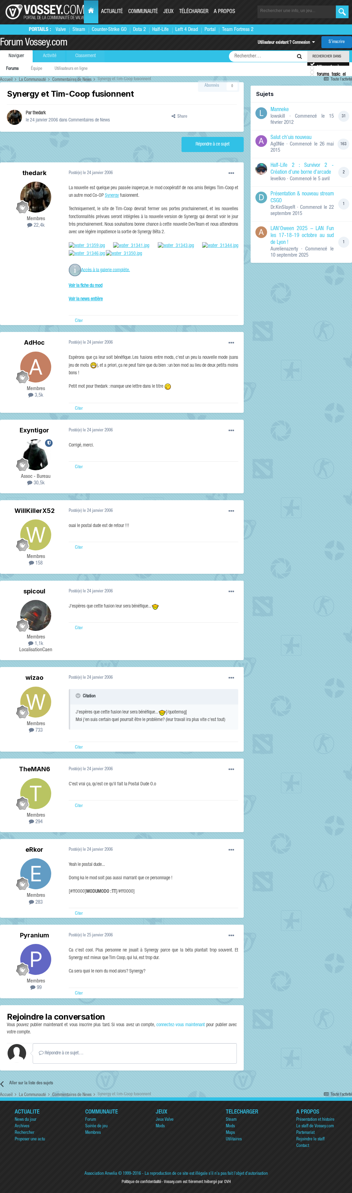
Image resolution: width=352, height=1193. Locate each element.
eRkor (34, 849)
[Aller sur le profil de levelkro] (261, 169)
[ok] (342, 12)
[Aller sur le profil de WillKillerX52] (35, 534)
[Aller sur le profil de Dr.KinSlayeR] (261, 197)
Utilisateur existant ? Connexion (285, 43)
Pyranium (34, 935)
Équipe (36, 69)
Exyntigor (34, 430)
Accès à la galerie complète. (105, 270)
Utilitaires (234, 1139)
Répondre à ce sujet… (64, 1053)
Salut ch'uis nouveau (291, 138)
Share (181, 117)
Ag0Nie (277, 144)
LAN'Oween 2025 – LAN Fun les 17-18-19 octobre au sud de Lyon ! (302, 236)
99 (38, 987)
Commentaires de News (89, 120)
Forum (90, 1120)
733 (38, 730)
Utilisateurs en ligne (71, 69)
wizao (34, 677)
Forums (12, 69)
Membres (93, 1133)
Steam (79, 29)
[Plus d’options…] (231, 173)
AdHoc (34, 342)
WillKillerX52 (34, 510)
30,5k (38, 483)
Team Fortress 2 (237, 29)
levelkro (278, 179)
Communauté (143, 12)
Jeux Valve (165, 1120)
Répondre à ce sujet (213, 144)
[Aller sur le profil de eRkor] (35, 873)
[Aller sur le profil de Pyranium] (35, 959)
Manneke (280, 110)
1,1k (38, 643)
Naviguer (16, 56)
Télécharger (193, 12)
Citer (79, 321)
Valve (61, 29)
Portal (210, 29)
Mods (160, 1126)
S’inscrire (337, 42)
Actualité (112, 12)
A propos (224, 12)
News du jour (25, 1120)
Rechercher (24, 1133)
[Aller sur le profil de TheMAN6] (35, 793)
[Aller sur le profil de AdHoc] (35, 367)
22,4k (38, 225)
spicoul (34, 591)
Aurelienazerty (284, 249)
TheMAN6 (34, 769)
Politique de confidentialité (141, 1182)
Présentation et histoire (315, 1120)
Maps (230, 1133)
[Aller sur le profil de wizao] (35, 702)
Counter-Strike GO (109, 29)
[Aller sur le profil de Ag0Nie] (261, 141)
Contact (302, 1146)
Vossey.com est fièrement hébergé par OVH (197, 1182)
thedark (39, 113)
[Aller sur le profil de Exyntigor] (35, 454)
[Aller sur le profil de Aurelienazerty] (261, 232)
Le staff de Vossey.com (315, 1126)
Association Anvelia (101, 1174)
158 (38, 563)
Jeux (168, 12)
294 (38, 822)
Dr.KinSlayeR (283, 207)
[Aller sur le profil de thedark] (14, 117)
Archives (22, 1126)
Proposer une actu (30, 1139)
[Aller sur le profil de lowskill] (261, 113)
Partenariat (305, 1133)
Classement (85, 56)
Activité (49, 56)
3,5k (38, 395)
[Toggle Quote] (79, 695)
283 (38, 902)
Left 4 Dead (186, 29)
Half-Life (160, 29)
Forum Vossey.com (33, 43)
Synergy (112, 195)
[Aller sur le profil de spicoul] (35, 615)
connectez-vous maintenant (180, 1025)
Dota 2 (139, 29)
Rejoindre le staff (310, 1139)
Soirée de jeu (96, 1126)
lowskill (278, 116)
